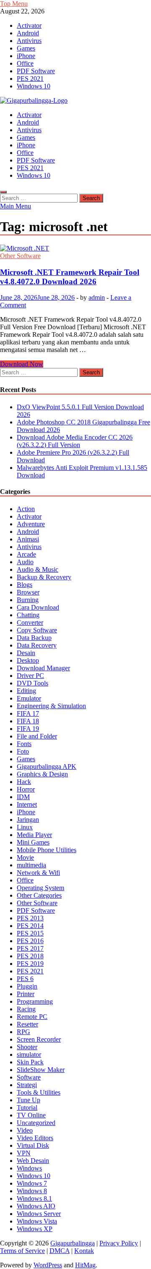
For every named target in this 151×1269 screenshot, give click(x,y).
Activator (29, 25)
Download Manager (43, 668)
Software (29, 1077)
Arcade (26, 554)
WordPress (48, 1265)
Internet (27, 804)
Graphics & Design (42, 774)
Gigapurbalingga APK (46, 766)
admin (97, 297)
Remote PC (32, 1016)
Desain (26, 652)
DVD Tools (32, 683)
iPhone (26, 55)
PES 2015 (30, 933)
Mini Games (33, 842)
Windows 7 (32, 1183)
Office (25, 63)
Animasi (28, 539)
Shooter (27, 1046)
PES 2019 (30, 963)
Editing (26, 690)
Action (26, 508)
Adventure (31, 524)
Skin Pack (30, 1062)
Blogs (24, 584)
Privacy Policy (118, 1243)
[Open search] (3, 192)
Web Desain (33, 1160)
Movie (25, 857)
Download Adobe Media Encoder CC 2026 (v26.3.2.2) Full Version (75, 441)
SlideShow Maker (41, 1069)
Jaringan (28, 819)
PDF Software (36, 71)
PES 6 (25, 978)
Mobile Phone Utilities (46, 849)
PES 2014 (30, 925)
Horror (26, 789)
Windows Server (39, 1213)
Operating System (40, 887)
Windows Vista (37, 1221)
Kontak (84, 1250)
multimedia (31, 865)
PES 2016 (30, 940)
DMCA (59, 1250)
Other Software (20, 255)
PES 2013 (30, 918)
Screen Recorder (39, 1039)
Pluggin (27, 986)
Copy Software (37, 630)
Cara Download (38, 607)
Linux (25, 827)
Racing (26, 1009)
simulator (29, 1054)
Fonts (24, 743)
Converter (30, 622)
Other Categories (39, 895)
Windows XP (34, 1228)
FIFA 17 (28, 713)
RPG (23, 1031)
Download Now (21, 364)
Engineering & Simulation (51, 705)
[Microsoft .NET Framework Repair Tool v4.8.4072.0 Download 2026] (75, 248)
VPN (24, 1153)
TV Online (31, 1115)
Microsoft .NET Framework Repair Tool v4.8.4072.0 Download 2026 (69, 277)
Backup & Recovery (44, 577)
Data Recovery (37, 645)
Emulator (29, 698)
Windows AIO (36, 1206)
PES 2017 (30, 948)
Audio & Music (37, 569)
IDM (23, 796)
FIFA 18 (28, 721)
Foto (23, 751)
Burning (28, 599)
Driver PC (30, 675)
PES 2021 (30, 78)
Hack (24, 781)
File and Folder (37, 736)
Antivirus (29, 40)
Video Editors (35, 1137)
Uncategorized (36, 1122)
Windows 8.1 (34, 1198)
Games (26, 48)
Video (25, 1130)
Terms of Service (22, 1250)
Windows (29, 1168)
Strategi (27, 1084)
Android (28, 33)
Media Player (34, 834)
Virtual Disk (33, 1145)
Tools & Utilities (38, 1092)
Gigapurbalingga (72, 1243)
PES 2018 (30, 956)
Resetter (27, 1024)
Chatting (28, 615)
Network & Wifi (38, 872)
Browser (28, 592)
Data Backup (34, 637)
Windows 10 (33, 86)
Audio (25, 561)
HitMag (85, 1265)
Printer (25, 993)
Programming (35, 1001)
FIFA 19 (28, 728)
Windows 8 (32, 1190)
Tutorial (27, 1107)
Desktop (28, 660)
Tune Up (28, 1100)
